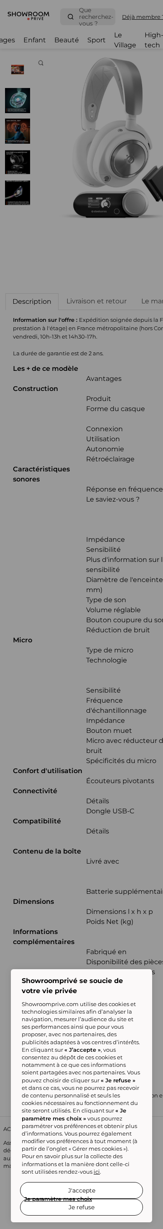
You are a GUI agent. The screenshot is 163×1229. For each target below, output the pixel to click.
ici (97, 1171)
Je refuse (81, 1207)
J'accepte (81, 1190)
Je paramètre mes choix (58, 1198)
